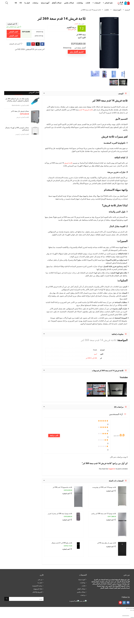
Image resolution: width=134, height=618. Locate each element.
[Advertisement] (21, 154)
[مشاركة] (129, 608)
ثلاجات (88, 3)
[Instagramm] (124, 602)
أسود (95, 354)
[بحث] (6, 599)
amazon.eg (39, 31)
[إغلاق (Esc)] (127, 608)
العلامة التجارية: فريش (22, 117)
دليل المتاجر (109, 3)
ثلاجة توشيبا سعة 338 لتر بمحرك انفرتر (60, 513)
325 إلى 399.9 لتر (91, 358)
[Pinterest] (120, 602)
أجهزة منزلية (45, 3)
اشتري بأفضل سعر (77, 52)
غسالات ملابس (69, 3)
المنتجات (97, 3)
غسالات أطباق (56, 3)
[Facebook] (128, 602)
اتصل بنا (27, 3)
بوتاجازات (80, 3)
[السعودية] (74, 601)
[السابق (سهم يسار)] (133, 610)
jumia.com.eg (39, 36)
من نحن (40, 579)
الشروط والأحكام (37, 592)
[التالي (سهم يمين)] (131, 610)
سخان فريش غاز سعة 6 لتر (20, 111)
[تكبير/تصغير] (133, 608)
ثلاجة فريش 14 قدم (86, 110)
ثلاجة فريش (68, 163)
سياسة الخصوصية (37, 586)
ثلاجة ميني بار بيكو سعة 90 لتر (106, 543)
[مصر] (83, 601)
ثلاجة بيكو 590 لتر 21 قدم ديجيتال (62, 543)
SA (16, 3)
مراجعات (35, 3)
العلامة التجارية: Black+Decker (20, 105)
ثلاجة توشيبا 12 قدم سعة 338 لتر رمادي (103, 513)
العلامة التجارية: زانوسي (22, 134)
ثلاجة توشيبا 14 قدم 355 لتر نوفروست (104, 487)
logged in (112, 469)
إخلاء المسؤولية (37, 589)
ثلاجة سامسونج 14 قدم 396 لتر (62, 487)
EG (21, 3)
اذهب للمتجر (13, 32)
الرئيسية (127, 10)
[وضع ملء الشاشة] (131, 608)
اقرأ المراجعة (72, 29)
